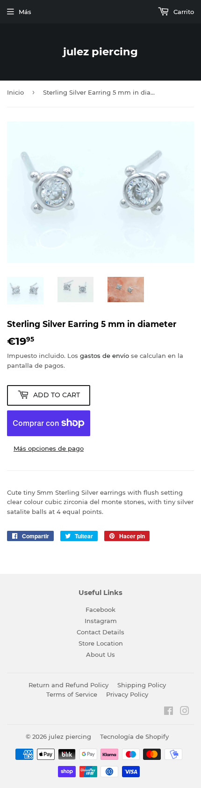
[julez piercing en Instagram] (184, 712)
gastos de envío (104, 355)
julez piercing (100, 51)
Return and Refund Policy (68, 685)
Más (25, 11)
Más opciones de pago (49, 448)
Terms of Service (71, 694)
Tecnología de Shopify (134, 736)
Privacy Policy (127, 694)
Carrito (183, 11)
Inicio (15, 92)
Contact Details (100, 632)
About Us (100, 654)
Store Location (101, 643)
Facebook (100, 609)
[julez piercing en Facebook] (168, 712)
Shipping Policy (141, 685)
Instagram (101, 620)
